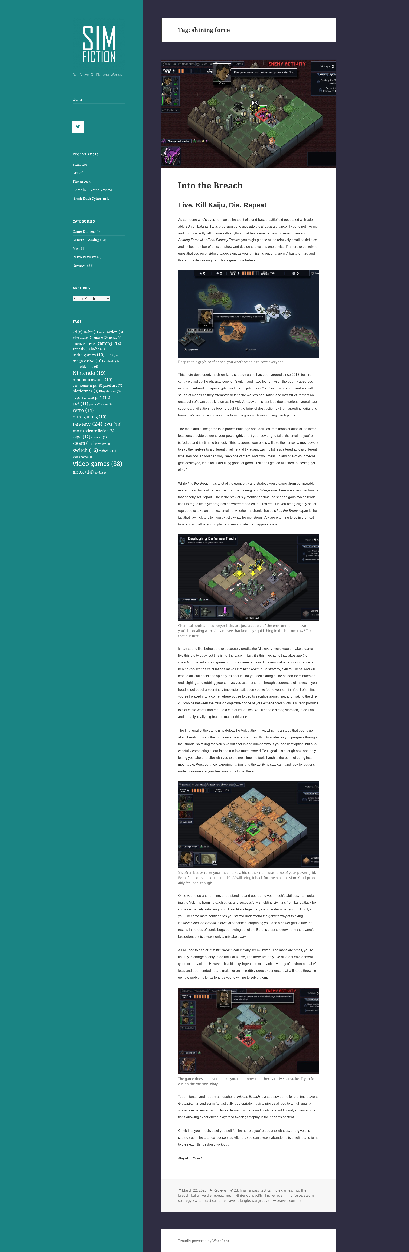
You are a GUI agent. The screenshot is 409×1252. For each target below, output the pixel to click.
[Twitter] (79, 126)
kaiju (195, 1195)
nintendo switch (92, 379)
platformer (85, 390)
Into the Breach (210, 185)
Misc (76, 248)
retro (83, 410)
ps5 (80, 403)
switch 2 (107, 451)
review (87, 424)
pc (97, 385)
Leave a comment (291, 1200)
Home (77, 99)
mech (229, 1195)
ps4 (102, 397)
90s (102, 332)
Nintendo (89, 372)
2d (77, 331)
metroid (111, 361)
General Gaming (86, 240)
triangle (243, 1200)
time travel (227, 1200)
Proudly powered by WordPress (204, 1240)
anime (100, 337)
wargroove (260, 1200)
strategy (102, 444)
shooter (99, 437)
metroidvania (85, 366)
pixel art (112, 385)
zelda (100, 472)
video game (82, 457)
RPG (112, 424)
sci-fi (78, 431)
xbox (83, 472)
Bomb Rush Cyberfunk (91, 198)
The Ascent (82, 181)
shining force (291, 1195)
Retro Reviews (84, 257)
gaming (109, 343)
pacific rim (260, 1195)
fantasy (79, 344)
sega (81, 437)
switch (85, 450)
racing (106, 404)
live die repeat (211, 1195)
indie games (89, 355)
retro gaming (90, 416)
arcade (114, 337)
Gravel (78, 173)
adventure (82, 337)
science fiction (99, 430)
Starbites (80, 164)
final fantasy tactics (255, 1190)
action (115, 331)
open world (82, 386)
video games (97, 463)
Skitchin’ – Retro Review (92, 190)
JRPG (111, 355)
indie (98, 348)
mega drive (88, 361)
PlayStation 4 (83, 398)
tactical (211, 1200)
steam (83, 443)
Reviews (79, 265)
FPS (91, 344)
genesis (81, 349)
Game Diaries (84, 231)
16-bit (90, 332)
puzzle (94, 404)
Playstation (110, 391)
